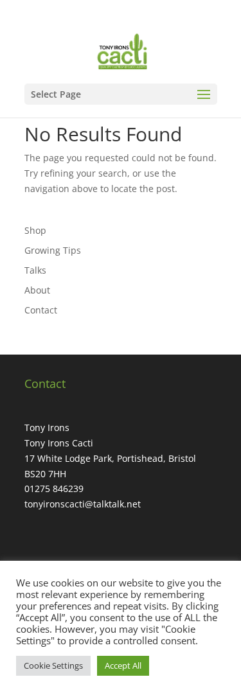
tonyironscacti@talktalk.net (82, 504)
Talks (35, 270)
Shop (35, 230)
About (37, 290)
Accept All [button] (123, 665)
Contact (40, 310)
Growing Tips (52, 250)
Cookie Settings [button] (53, 665)
